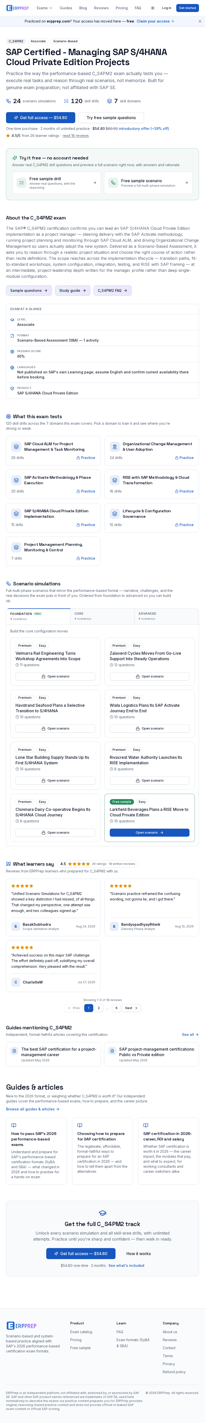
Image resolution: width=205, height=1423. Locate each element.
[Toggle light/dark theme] (152, 8)
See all (188, 1034)
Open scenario (59, 676)
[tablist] (102, 616)
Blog (83, 8)
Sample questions (26, 290)
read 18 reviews (75, 135)
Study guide (69, 290)
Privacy (169, 1364)
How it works (138, 1253)
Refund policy (174, 1372)
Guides (66, 8)
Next (128, 1008)
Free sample (80, 1348)
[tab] (38, 616)
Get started (187, 8)
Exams (42, 8)
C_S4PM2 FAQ (110, 290)
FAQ (138, 8)
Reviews (101, 8)
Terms (168, 1356)
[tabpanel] (102, 735)
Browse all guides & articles (30, 1109)
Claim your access (153, 21)
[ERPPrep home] (18, 8)
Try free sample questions (111, 117)
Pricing (122, 8)
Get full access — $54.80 (43, 117)
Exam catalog (81, 1332)
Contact (169, 1348)
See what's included (126, 1265)
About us (170, 1332)
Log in (166, 8)
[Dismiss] (200, 21)
